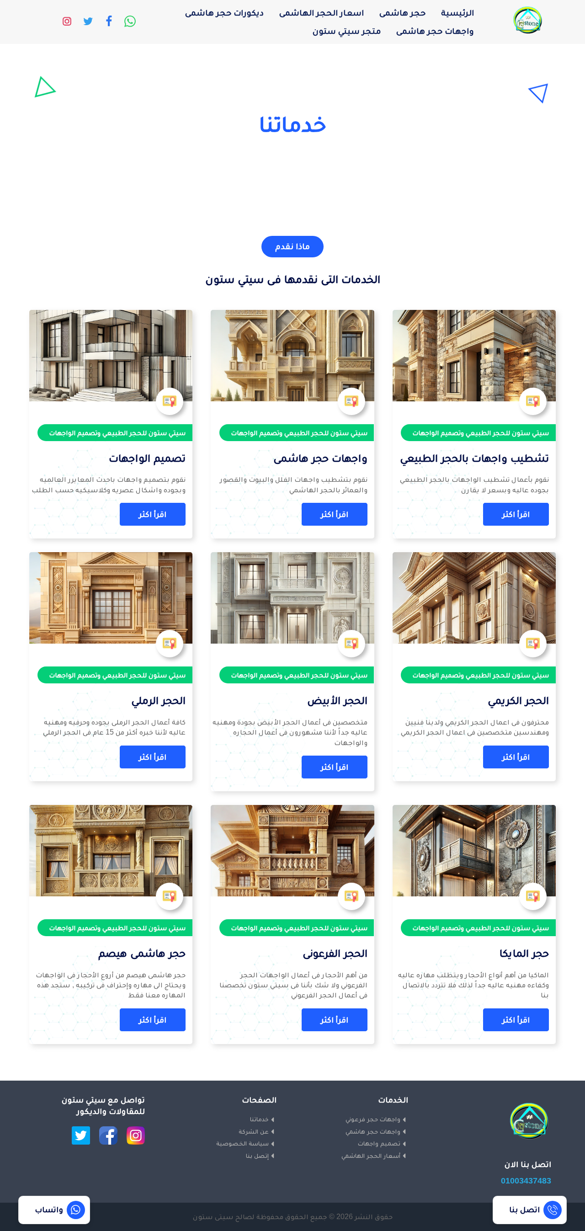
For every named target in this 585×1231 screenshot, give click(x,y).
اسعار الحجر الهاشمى (321, 12)
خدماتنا (259, 1119)
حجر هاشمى (402, 12)
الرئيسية (457, 12)
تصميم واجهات (379, 1143)
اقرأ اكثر (516, 514)
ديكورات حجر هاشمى (224, 12)
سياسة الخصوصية (242, 1143)
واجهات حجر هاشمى (435, 31)
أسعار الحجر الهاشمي (370, 1155)
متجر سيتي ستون (347, 31)
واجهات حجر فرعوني (373, 1119)
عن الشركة (254, 1131)
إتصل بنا (257, 1155)
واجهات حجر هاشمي (373, 1131)
